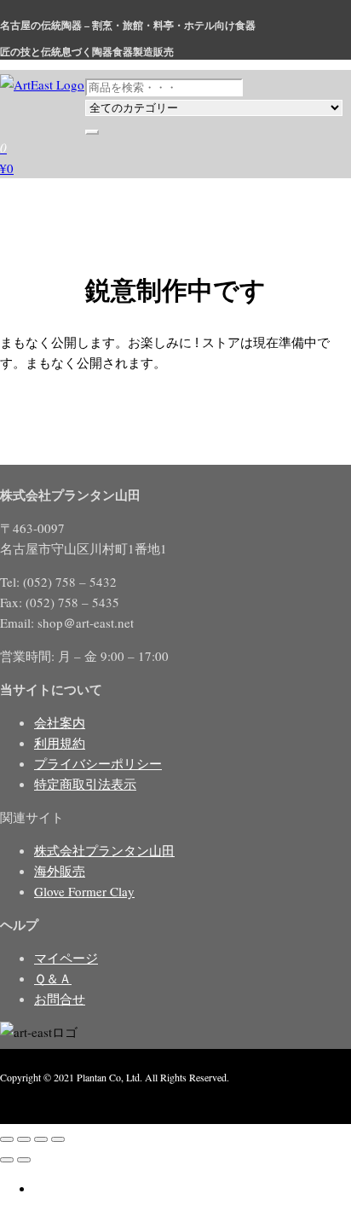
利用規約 (59, 742)
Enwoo (89, 1096)
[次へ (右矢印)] (24, 1159)
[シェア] (41, 1139)
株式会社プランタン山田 (104, 850)
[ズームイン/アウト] (7, 1139)
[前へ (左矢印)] (7, 1159)
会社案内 (59, 722)
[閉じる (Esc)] (58, 1139)
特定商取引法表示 (85, 783)
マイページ (66, 957)
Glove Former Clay (84, 891)
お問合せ (59, 998)
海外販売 (59, 870)
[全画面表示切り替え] (24, 1139)
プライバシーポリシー (98, 763)
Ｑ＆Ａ (53, 978)
